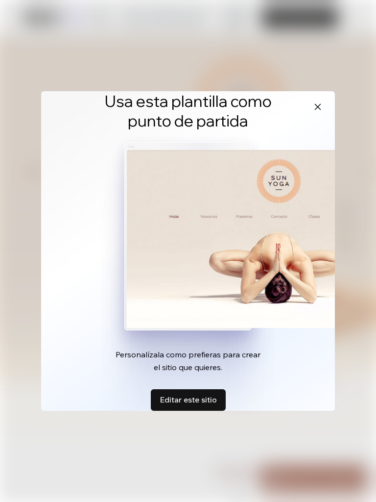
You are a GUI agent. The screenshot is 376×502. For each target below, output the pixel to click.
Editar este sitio (188, 399)
